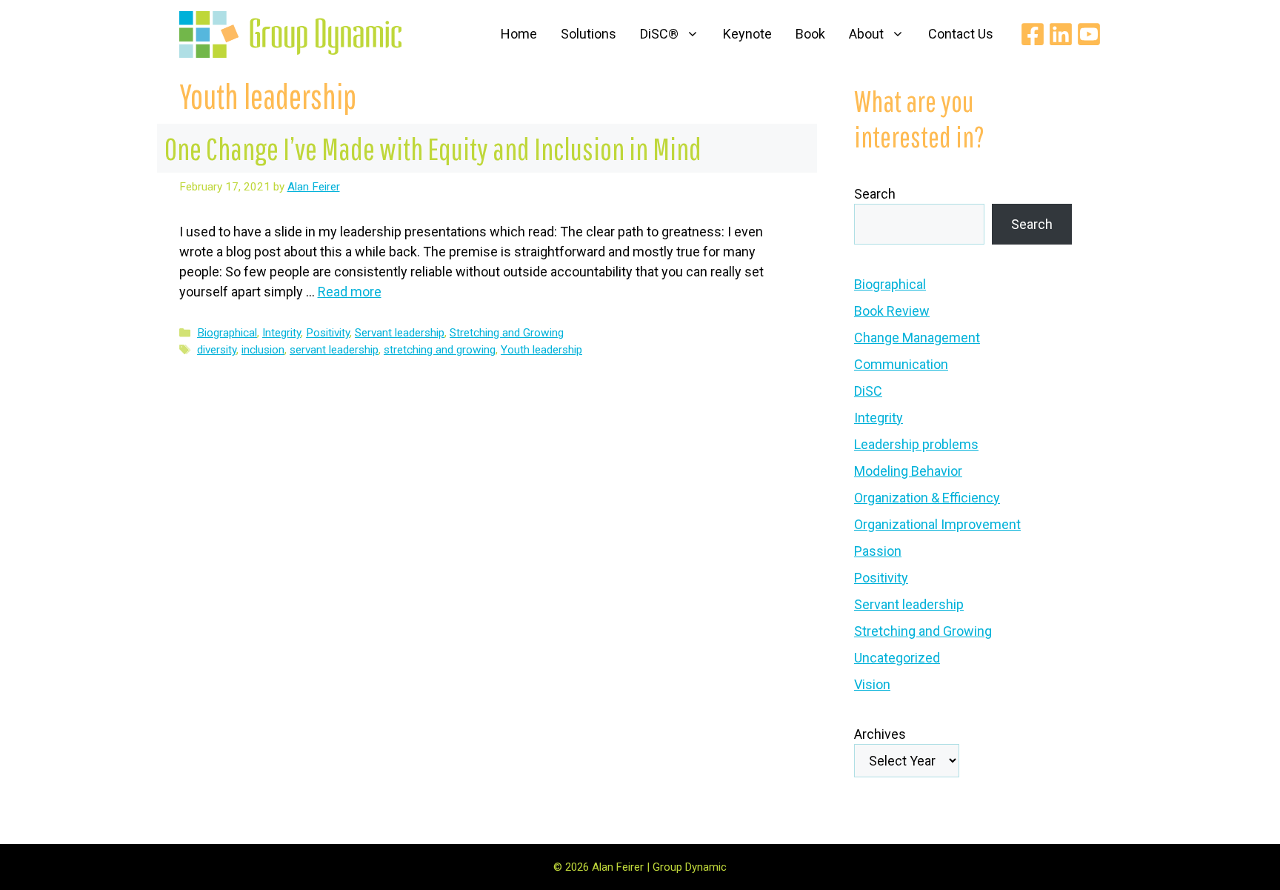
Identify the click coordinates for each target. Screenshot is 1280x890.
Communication (901, 364)
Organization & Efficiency (927, 497)
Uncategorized (897, 657)
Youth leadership (541, 349)
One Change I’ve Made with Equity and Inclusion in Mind (432, 148)
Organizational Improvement (937, 524)
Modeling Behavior (908, 471)
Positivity (328, 332)
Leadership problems (916, 444)
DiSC (868, 391)
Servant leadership (399, 332)
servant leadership (334, 349)
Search (875, 194)
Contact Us (960, 33)
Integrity (281, 332)
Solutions (588, 33)
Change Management (917, 337)
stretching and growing (440, 349)
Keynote (747, 33)
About (866, 33)
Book (810, 33)
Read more (349, 291)
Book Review (892, 311)
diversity (216, 349)
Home (519, 33)
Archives (880, 734)
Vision (872, 684)
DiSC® (659, 33)
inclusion (262, 349)
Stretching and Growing (507, 332)
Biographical (227, 332)
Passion (877, 551)
